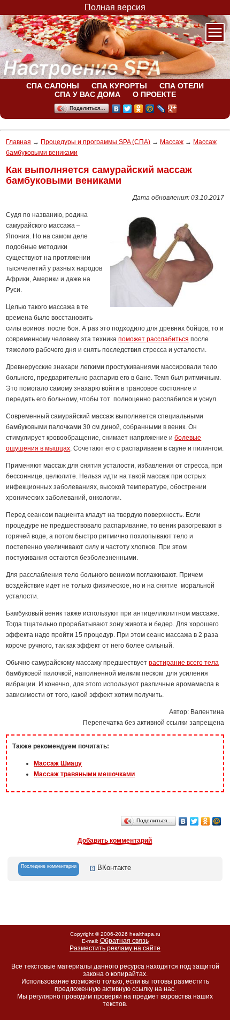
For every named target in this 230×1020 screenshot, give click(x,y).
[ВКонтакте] (116, 109)
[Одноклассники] (138, 109)
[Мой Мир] (150, 109)
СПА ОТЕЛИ (181, 85)
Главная (18, 142)
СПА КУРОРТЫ (119, 85)
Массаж (171, 142)
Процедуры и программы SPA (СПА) (95, 142)
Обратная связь (124, 940)
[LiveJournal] (161, 109)
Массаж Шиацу (58, 763)
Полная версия (115, 7)
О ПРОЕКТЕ (154, 94)
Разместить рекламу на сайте (115, 948)
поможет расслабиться (153, 339)
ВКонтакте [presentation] (113, 868)
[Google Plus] (172, 109)
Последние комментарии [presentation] (48, 866)
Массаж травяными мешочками (84, 774)
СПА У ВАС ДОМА (87, 94)
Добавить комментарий (115, 840)
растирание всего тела (184, 662)
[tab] (48, 869)
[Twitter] (127, 109)
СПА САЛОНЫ (52, 85)
